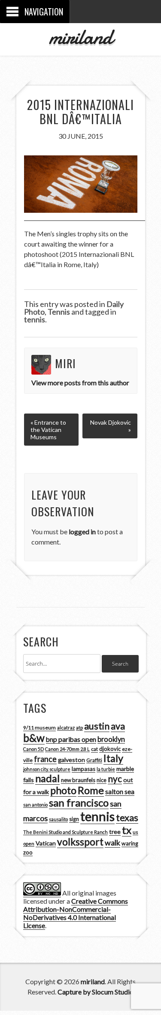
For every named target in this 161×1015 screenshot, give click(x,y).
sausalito (58, 819)
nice (101, 780)
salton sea (119, 791)
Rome (91, 790)
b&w (34, 738)
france (45, 759)
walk (112, 842)
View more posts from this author (80, 382)
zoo (28, 852)
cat (94, 749)
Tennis (59, 311)
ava (118, 726)
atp (79, 727)
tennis (34, 319)
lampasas (83, 768)
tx (126, 830)
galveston (71, 759)
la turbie (106, 769)
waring (130, 843)
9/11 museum (39, 727)
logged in (82, 531)
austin (96, 726)
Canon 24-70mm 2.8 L (67, 749)
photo (63, 790)
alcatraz (66, 727)
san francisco (79, 802)
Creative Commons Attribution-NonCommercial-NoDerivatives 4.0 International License (75, 913)
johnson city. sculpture (46, 769)
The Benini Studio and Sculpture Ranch (65, 832)
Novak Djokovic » (110, 426)
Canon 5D (33, 749)
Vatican (46, 843)
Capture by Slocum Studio (96, 992)
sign (74, 819)
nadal (47, 778)
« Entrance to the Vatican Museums (48, 430)
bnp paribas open (71, 739)
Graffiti (94, 760)
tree (115, 831)
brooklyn (111, 739)
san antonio (35, 804)
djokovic (110, 748)
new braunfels (78, 780)
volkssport (80, 842)
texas (127, 817)
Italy (113, 758)
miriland (80, 36)
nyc (115, 779)
